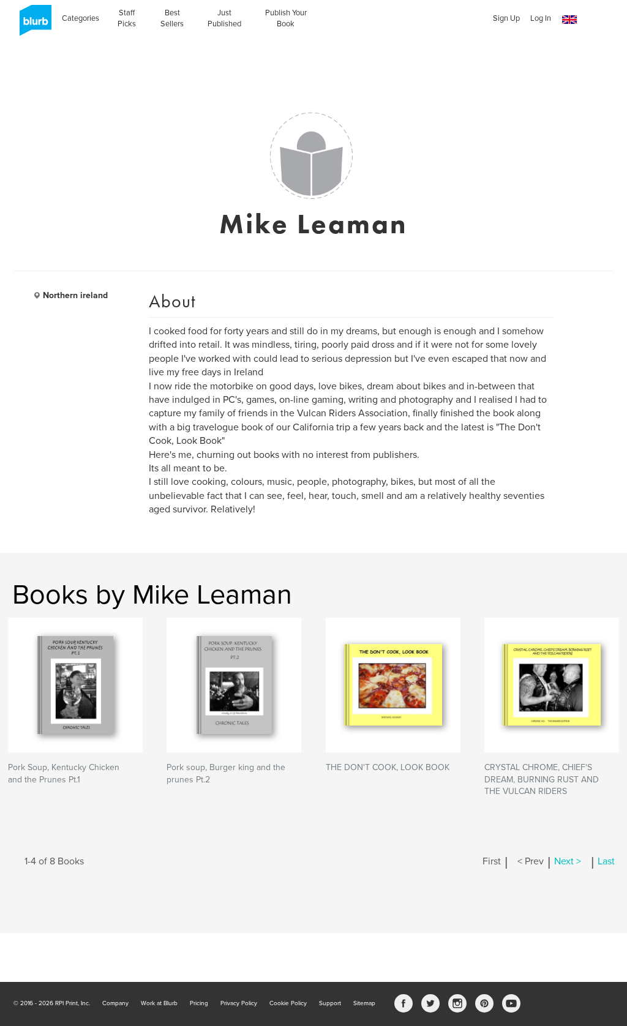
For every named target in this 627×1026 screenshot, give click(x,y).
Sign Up (506, 18)
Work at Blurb (159, 1003)
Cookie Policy (288, 1003)
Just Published (224, 18)
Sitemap (364, 1003)
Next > (567, 861)
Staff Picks (127, 18)
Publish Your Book (286, 18)
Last (606, 861)
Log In (540, 18)
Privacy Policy (238, 1003)
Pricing (199, 1003)
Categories (80, 18)
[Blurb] (32, 24)
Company (115, 1003)
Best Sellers (172, 18)
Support (330, 1003)
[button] (569, 20)
